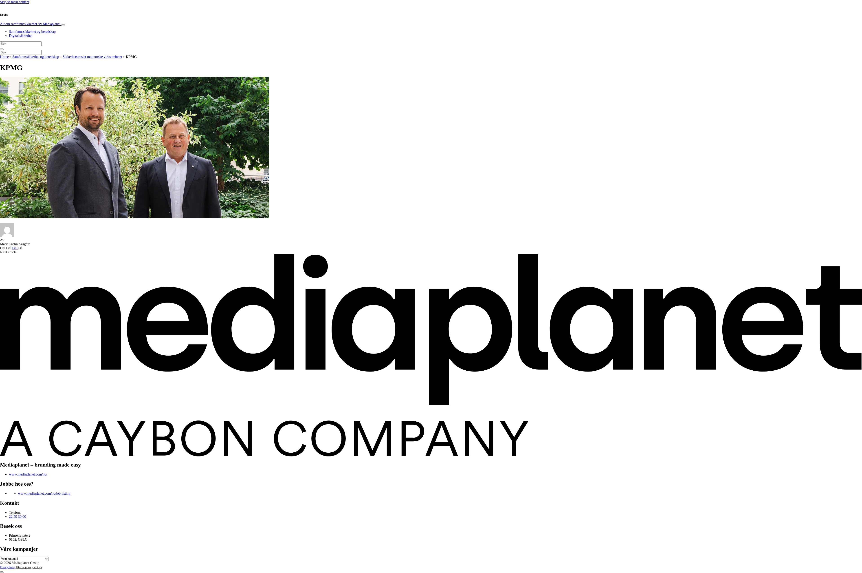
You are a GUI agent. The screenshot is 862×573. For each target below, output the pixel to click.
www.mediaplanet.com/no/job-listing (44, 493)
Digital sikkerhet (20, 36)
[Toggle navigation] (63, 25)
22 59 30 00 (17, 516)
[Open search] (2, 49)
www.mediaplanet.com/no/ (28, 474)
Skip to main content (14, 2)
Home (4, 57)
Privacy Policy (7, 567)
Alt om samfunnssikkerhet (30, 24)
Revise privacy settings (29, 567)
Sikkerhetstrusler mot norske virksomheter (92, 57)
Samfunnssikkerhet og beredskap (32, 31)
